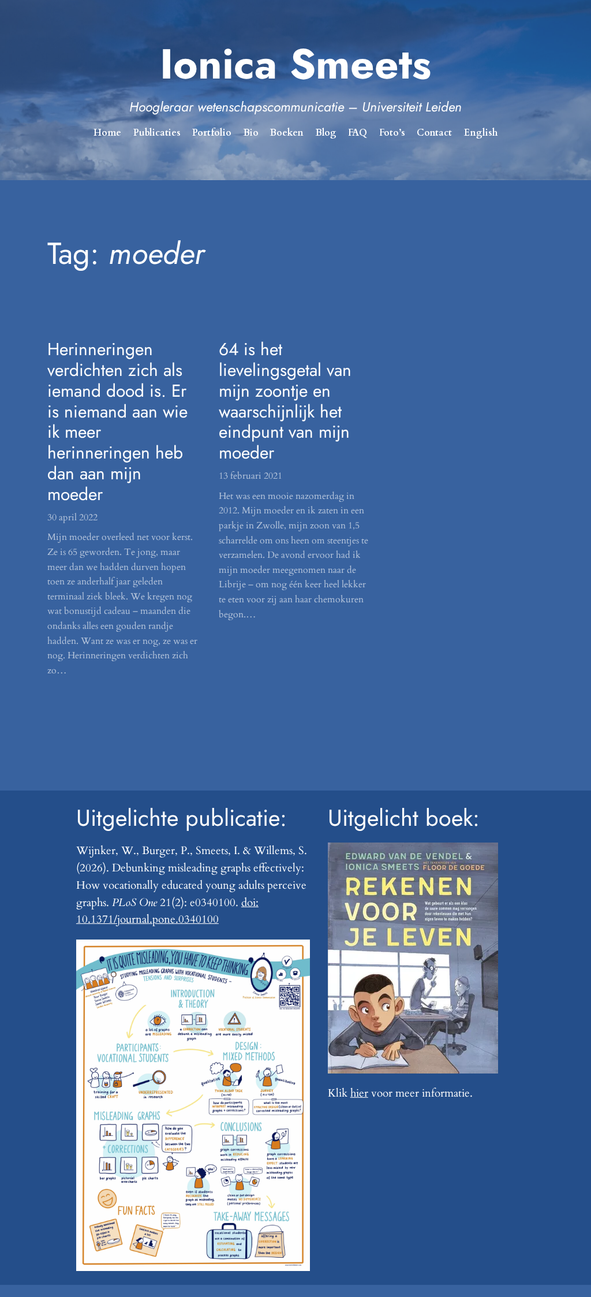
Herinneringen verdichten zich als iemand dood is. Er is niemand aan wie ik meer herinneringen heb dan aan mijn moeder (117, 422)
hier (359, 1093)
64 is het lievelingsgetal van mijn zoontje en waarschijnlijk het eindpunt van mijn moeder (285, 401)
